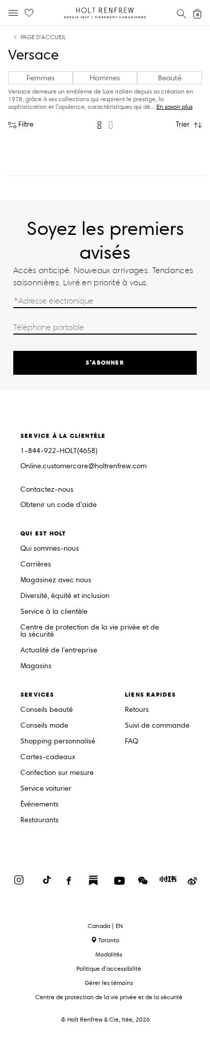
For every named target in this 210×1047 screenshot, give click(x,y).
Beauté (169, 77)
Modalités (108, 954)
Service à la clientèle (54, 612)
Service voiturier (45, 789)
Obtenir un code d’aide (58, 505)
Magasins (35, 666)
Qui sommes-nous (49, 549)
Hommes (105, 77)
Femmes (41, 77)
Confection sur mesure (57, 773)
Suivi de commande (157, 726)
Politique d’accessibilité (108, 968)
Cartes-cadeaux (47, 757)
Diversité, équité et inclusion (65, 596)
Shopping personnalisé (57, 741)
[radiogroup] (105, 125)
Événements (39, 805)
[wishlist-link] (29, 13)
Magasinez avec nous (55, 580)
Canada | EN (105, 926)
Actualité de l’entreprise (58, 650)
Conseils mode (44, 726)
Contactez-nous (46, 489)
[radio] (99, 125)
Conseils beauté (46, 710)
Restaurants (39, 820)
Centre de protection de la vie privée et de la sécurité (89, 631)
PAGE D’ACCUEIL (43, 37)
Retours (137, 710)
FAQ (131, 741)
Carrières (35, 565)
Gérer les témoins (109, 982)
